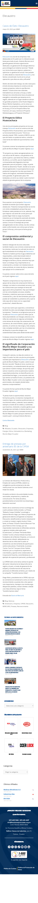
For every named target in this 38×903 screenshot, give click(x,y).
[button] (36, 3)
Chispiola (16, 604)
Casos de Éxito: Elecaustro (16, 25)
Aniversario (9, 604)
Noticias (11, 601)
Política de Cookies (10, 869)
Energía (5, 431)
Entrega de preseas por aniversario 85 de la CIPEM (16, 445)
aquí (32, 149)
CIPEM (23, 604)
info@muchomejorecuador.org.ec (19, 822)
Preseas (13, 606)
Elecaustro (6, 57)
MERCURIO (6, 606)
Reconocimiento (22, 606)
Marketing (28, 431)
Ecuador (14, 429)
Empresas (29, 429)
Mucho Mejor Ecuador (10, 434)
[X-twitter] (12, 847)
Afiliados (8, 429)
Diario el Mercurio (17, 595)
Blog (6, 426)
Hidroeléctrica (19, 431)
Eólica (11, 431)
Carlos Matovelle (8, 420)
